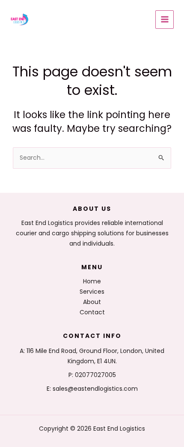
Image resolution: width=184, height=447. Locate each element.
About (92, 302)
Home (92, 281)
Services (92, 291)
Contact (92, 312)
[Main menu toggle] (164, 19)
